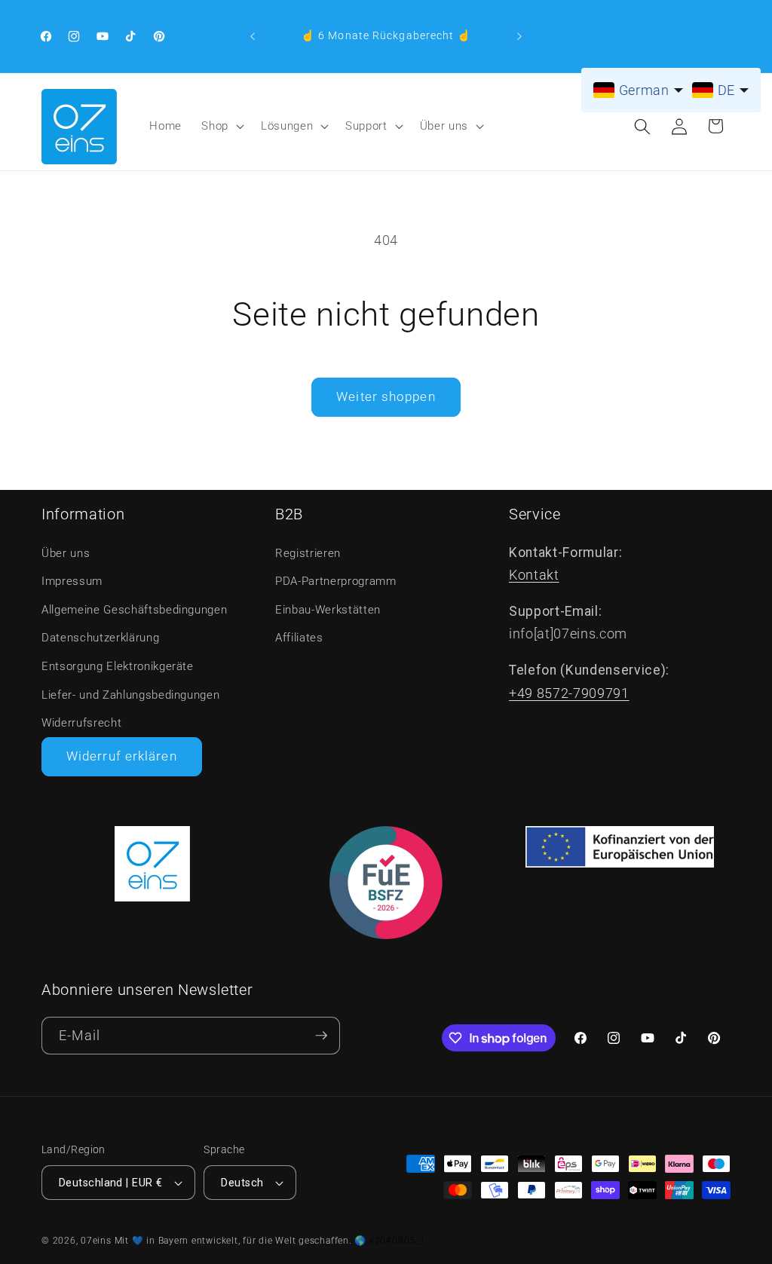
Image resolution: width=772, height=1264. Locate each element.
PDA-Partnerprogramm (336, 581)
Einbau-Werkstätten (328, 610)
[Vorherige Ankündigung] (252, 36)
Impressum (72, 581)
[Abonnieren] (321, 1036)
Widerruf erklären (121, 756)
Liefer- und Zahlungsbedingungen (130, 695)
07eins (96, 1240)
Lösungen (287, 126)
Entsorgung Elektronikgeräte (117, 666)
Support (366, 126)
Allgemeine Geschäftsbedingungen (134, 610)
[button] (221, 126)
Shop (214, 126)
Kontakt (534, 575)
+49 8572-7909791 (569, 693)
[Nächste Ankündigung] (519, 36)
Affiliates (299, 637)
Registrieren (308, 553)
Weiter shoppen (385, 397)
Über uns (444, 126)
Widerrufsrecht (81, 723)
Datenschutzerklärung (100, 637)
